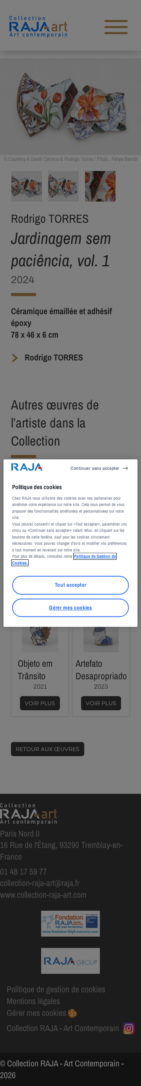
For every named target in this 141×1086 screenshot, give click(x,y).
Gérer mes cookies (70, 607)
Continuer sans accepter (94, 468)
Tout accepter (71, 585)
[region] (70, 543)
